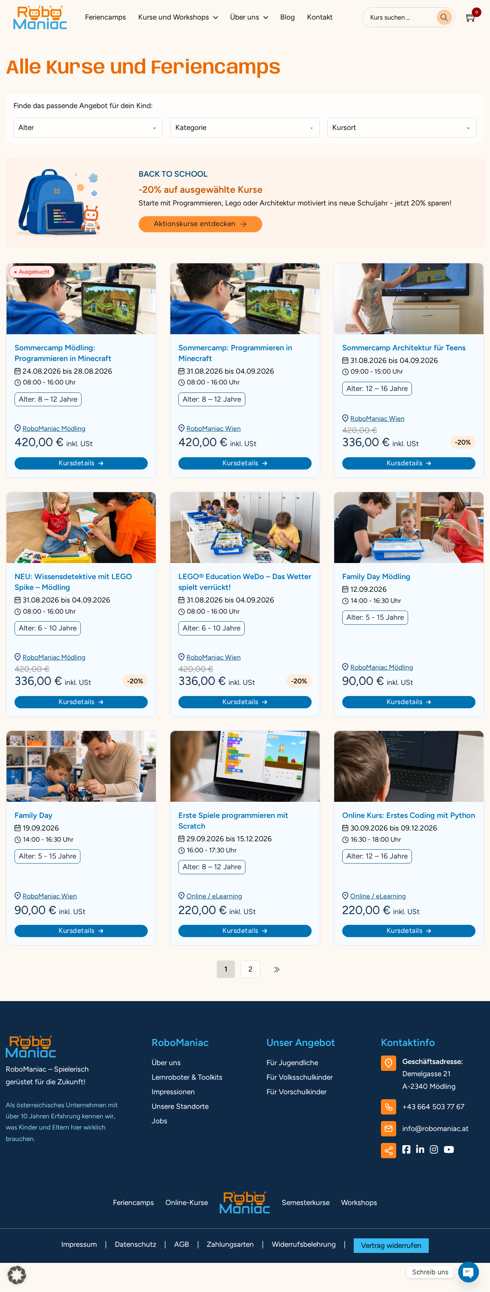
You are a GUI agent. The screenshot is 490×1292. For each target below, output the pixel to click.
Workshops (359, 1202)
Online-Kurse (186, 1202)
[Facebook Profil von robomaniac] (406, 1150)
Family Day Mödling (376, 576)
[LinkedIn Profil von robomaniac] (420, 1150)
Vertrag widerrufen (391, 1245)
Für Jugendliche (292, 1062)
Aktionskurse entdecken (195, 223)
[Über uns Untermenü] (267, 17)
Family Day (33, 815)
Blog (287, 17)
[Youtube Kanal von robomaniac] (449, 1150)
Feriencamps (105, 17)
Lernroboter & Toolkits (187, 1077)
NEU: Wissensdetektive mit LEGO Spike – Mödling (73, 582)
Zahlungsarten (230, 1244)
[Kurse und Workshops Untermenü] (217, 17)
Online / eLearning (214, 896)
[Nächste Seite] (277, 969)
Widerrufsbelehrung (304, 1244)
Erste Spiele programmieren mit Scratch (233, 821)
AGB (181, 1244)
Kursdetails (77, 463)
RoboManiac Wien (213, 428)
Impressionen (173, 1091)
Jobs (159, 1120)
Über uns (244, 17)
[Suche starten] (444, 17)
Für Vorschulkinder (296, 1091)
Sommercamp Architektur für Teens (404, 347)
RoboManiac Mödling (54, 428)
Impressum (79, 1244)
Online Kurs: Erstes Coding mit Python (408, 815)
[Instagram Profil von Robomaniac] (434, 1150)
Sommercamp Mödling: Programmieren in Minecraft (63, 353)
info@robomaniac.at (435, 1128)
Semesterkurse (306, 1202)
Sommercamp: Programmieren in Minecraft (235, 353)
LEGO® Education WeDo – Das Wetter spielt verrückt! (244, 582)
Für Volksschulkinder (299, 1077)
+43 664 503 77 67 (433, 1106)
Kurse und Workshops (173, 17)
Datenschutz (135, 1244)
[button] (17, 1275)
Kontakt (320, 17)
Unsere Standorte (180, 1106)
